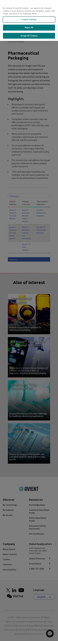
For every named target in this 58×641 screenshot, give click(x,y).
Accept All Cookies (29, 36)
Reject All (29, 27)
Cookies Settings (28, 19)
